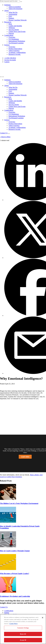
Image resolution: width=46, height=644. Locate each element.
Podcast (11, 33)
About (6, 10)
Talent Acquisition (15, 7)
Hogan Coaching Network (18, 20)
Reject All (23, 634)
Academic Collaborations (17, 52)
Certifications (8, 35)
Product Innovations (15, 49)
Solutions (7, 5)
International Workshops (17, 41)
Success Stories (14, 30)
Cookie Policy (13, 623)
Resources (7, 22)
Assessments (13, 14)
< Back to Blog (5, 137)
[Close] (42, 617)
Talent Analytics (14, 50)
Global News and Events (17, 31)
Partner (6, 612)
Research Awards (15, 54)
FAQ (10, 16)
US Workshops (14, 39)
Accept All (23, 640)
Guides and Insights (15, 26)
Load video (25, 457)
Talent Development (15, 9)
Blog (10, 24)
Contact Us (4, 133)
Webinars (12, 28)
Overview (12, 37)
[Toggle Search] (1, 76)
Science (7, 45)
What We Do (13, 12)
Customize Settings (23, 628)
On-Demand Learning (16, 43)
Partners (11, 18)
